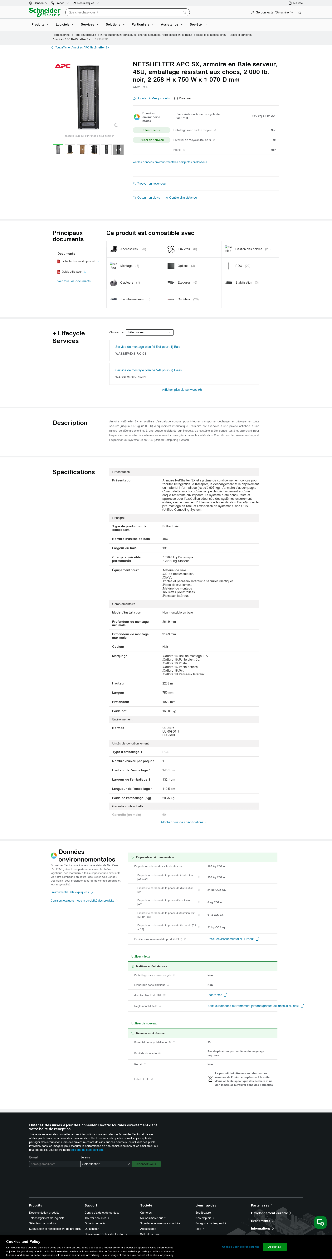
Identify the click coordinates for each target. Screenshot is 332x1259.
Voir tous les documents (74, 281)
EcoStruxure (203, 1212)
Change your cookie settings (240, 1246)
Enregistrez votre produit (211, 1223)
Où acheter (92, 1228)
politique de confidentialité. (87, 1149)
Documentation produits (44, 1212)
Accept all (274, 1246)
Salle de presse (150, 1234)
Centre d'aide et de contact (102, 1212)
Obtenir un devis (95, 1223)
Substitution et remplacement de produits (55, 1228)
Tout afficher (82, 47)
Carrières (146, 1212)
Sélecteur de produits (42, 1223)
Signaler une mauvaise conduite (160, 1223)
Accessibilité (148, 1228)
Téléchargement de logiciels (46, 1218)
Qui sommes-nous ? (153, 1218)
